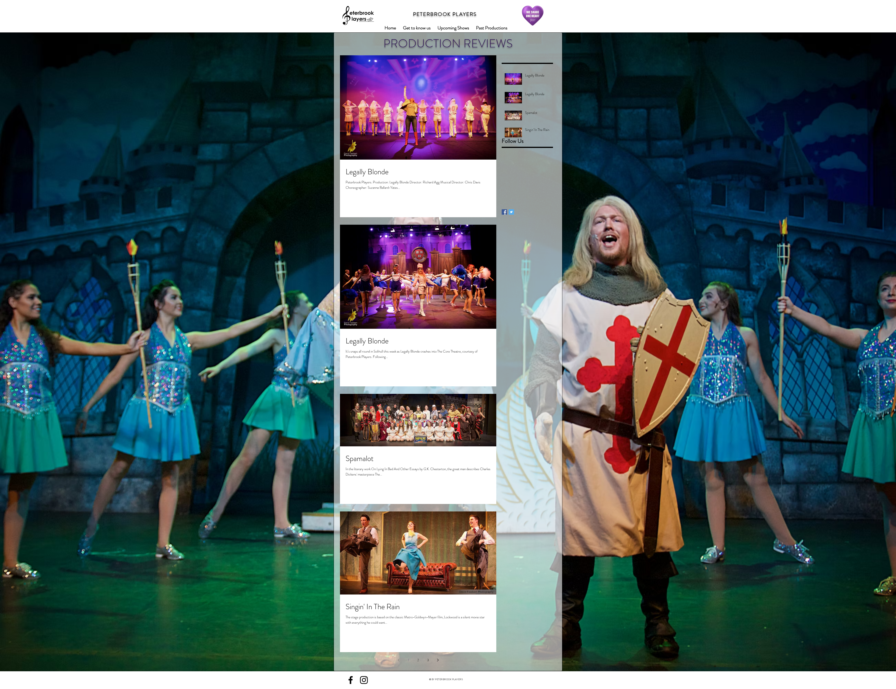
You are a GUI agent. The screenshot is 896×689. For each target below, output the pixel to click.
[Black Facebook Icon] (350, 680)
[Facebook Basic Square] (504, 212)
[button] (453, 28)
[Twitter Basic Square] (511, 212)
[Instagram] (364, 680)
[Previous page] (398, 660)
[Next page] (438, 660)
